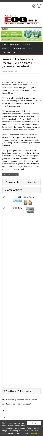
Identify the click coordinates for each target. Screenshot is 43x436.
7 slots (5, 417)
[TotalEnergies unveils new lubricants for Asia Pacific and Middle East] (28, 204)
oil (4, 174)
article (4, 410)
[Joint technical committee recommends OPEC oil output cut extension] (7, 201)
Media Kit (6, 48)
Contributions (9, 52)
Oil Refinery (12, 174)
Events (31, 48)
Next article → (33, 182)
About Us (14, 44)
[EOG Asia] (21, 24)
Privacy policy (33, 433)
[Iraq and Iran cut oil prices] (18, 208)
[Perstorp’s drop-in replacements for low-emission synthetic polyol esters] (17, 201)
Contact (26, 44)
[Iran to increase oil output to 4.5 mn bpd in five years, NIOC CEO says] (7, 384)
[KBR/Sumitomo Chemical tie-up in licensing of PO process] (29, 197)
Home (4, 44)
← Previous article (11, 182)
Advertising (19, 48)
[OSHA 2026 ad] (21, 40)
